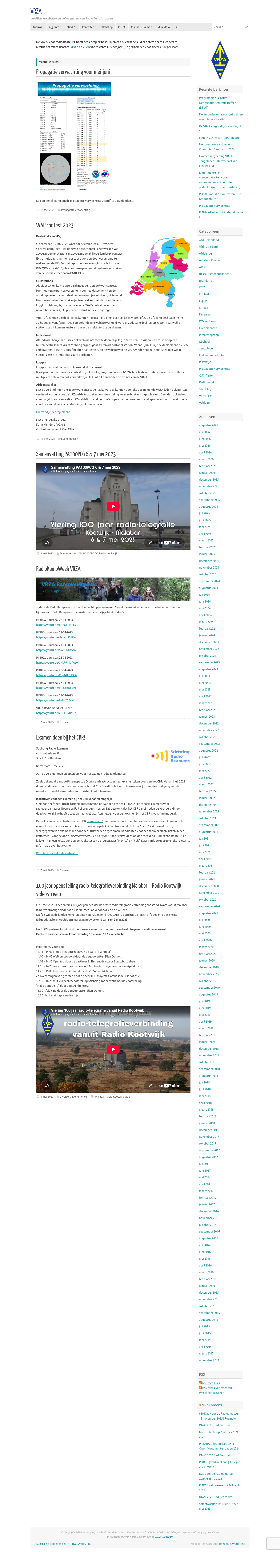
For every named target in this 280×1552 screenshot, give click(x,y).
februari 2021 (207, 872)
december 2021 (209, 805)
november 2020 (209, 893)
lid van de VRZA (80, 47)
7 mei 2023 (47, 722)
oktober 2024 (207, 574)
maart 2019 (206, 1028)
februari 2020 (207, 954)
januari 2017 (207, 1204)
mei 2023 (204, 689)
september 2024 (209, 581)
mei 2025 (204, 527)
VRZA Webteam (163, 1536)
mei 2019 (204, 1015)
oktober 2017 (207, 1143)
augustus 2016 (208, 1238)
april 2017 (205, 1184)
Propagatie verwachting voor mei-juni (73, 72)
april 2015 (205, 1347)
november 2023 (209, 649)
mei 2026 (204, 446)
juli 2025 (204, 513)
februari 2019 (207, 1035)
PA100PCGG (90, 553)
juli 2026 (204, 432)
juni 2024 (205, 601)
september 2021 (209, 825)
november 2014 (209, 1360)
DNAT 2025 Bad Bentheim (215, 1425)
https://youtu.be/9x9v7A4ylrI (55, 700)
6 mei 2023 (47, 1096)
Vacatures (205, 396)
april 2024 (205, 615)
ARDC (202, 267)
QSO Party (206, 376)
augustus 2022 (208, 751)
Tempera (224, 1544)
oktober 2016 (207, 1225)
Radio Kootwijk (108, 553)
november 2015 (209, 1299)
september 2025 (209, 500)
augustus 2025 (208, 507)
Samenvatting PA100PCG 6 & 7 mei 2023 (76, 454)
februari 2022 (207, 791)
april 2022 (205, 778)
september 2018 (209, 1069)
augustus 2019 (208, 994)
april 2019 (205, 1022)
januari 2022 (207, 798)
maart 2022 (206, 784)
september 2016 (209, 1231)
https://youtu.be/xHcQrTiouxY (56, 625)
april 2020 (205, 940)
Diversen (65, 722)
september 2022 (209, 744)
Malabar (99, 1096)
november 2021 (209, 811)
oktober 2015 (207, 1306)
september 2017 (209, 1150)
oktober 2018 (207, 1062)
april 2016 (205, 1265)
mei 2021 (204, 852)
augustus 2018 (208, 1076)
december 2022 (209, 723)
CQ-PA (203, 301)
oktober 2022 (207, 737)
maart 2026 (206, 459)
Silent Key (205, 389)
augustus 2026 (208, 425)
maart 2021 (206, 866)
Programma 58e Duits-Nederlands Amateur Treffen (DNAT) (217, 103)
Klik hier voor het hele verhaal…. (57, 853)
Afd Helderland (209, 240)
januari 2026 (207, 473)
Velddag (204, 403)
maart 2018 (206, 1110)
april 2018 (205, 1103)
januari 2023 (207, 717)
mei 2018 (204, 1096)
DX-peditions (207, 321)
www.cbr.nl (94, 821)
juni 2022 (205, 764)
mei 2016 (204, 1259)
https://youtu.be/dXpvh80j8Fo (56, 637)
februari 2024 (207, 629)
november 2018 (209, 1055)
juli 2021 (204, 839)
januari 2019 (207, 1042)
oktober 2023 (207, 656)
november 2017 (209, 1137)
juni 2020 (205, 927)
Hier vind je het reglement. (53, 412)
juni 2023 (205, 683)
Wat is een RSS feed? (212, 1393)
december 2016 (209, 1211)
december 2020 (209, 886)
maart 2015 (206, 1353)
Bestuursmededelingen (214, 274)
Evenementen (69, 438)
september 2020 (209, 906)
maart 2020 (206, 947)
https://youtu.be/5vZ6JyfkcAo (56, 650)
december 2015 (209, 1293)
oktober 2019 (207, 981)
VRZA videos (212, 1405)
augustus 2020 (208, 913)
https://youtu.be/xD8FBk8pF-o (56, 713)
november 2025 (209, 486)
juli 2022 (204, 757)
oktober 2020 (207, 900)
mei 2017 (204, 1177)
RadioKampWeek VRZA (58, 568)
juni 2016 (205, 1252)
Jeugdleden (206, 348)
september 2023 (209, 662)
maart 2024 (206, 622)
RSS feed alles (211, 1383)
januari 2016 (207, 1286)
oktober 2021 (207, 818)
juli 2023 (204, 676)
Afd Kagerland (208, 247)
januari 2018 (207, 1123)
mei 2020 (204, 933)
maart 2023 (206, 703)
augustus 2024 (208, 588)
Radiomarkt (206, 382)
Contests (205, 294)
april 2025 (205, 534)
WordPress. (239, 1544)
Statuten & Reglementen (51, 1544)
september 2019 (209, 988)
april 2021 (205, 859)
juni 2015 (205, 1333)
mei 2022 (204, 771)
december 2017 (209, 1130)
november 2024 (209, 567)
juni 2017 (205, 1171)
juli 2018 (204, 1082)
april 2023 (205, 696)
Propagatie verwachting (75, 210)
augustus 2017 (208, 1157)
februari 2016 (207, 1279)
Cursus (203, 308)
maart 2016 (206, 1272)
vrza (127, 1096)
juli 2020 (204, 920)
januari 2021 (207, 879)
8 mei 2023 (47, 553)
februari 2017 (207, 1198)
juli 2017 (204, 1164)
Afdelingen (206, 254)
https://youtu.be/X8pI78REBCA (56, 675)
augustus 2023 (208, 669)
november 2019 (209, 974)
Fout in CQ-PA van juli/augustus (219, 138)
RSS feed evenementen (217, 1388)
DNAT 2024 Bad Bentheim (215, 1455)
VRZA (35, 11)
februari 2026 (207, 466)
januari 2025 (207, 554)
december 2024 (209, 561)
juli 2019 (204, 1001)
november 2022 (209, 730)
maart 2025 (206, 540)
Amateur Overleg (210, 260)
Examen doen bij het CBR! (60, 737)
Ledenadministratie (212, 355)
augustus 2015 (208, 1320)
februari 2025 (207, 547)
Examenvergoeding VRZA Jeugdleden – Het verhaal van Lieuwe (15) (218, 161)
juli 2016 (204, 1245)
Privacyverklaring (80, 1544)
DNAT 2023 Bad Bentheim (215, 1497)
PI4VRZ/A (205, 362)
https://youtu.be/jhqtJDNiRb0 (56, 688)
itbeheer (204, 342)
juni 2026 (205, 439)
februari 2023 (207, 710)
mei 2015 (204, 1340)
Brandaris (205, 281)
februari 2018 (207, 1116)
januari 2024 (207, 635)
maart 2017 (206, 1191)
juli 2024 (204, 595)
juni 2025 (205, 520)
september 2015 (209, 1313)
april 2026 (205, 452)
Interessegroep (209, 335)
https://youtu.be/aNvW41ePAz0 (57, 663)
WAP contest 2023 (55, 225)
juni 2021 (205, 845)
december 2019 (209, 967)
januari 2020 (207, 960)
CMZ (202, 287)
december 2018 (209, 1049)
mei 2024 (204, 608)
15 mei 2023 (47, 210)
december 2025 (209, 480)
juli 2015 (204, 1326)
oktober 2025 (207, 493)
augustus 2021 (208, 832)
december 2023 (209, 642)
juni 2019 (205, 1008)
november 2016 (209, 1218)
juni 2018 (205, 1089)
